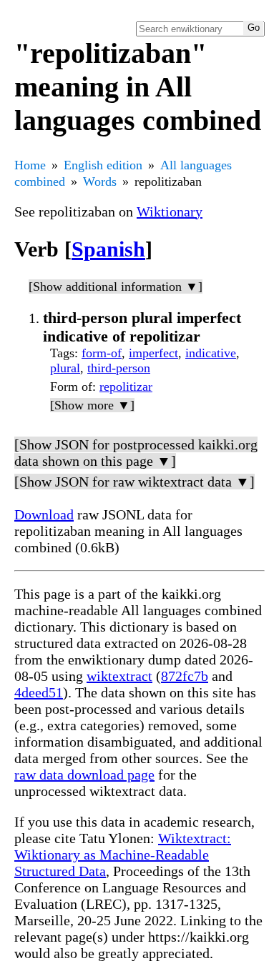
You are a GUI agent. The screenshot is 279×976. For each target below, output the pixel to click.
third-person (118, 368)
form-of (102, 353)
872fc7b (184, 676)
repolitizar (125, 386)
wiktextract (119, 676)
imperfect (153, 353)
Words (100, 181)
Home (30, 165)
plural (65, 368)
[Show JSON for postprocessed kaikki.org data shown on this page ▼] (136, 453)
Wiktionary (169, 211)
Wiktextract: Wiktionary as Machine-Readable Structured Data (122, 854)
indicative (210, 353)
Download (44, 514)
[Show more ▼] (92, 405)
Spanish (108, 249)
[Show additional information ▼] (115, 286)
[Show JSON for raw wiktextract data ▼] (134, 481)
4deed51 (38, 692)
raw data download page (84, 774)
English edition (103, 165)
